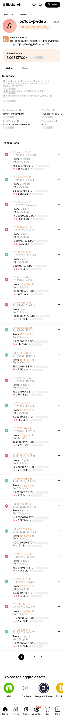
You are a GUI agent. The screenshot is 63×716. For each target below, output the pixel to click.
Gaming (23, 14)
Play (6, 14)
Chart (25, 68)
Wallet (9, 68)
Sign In (54, 4)
